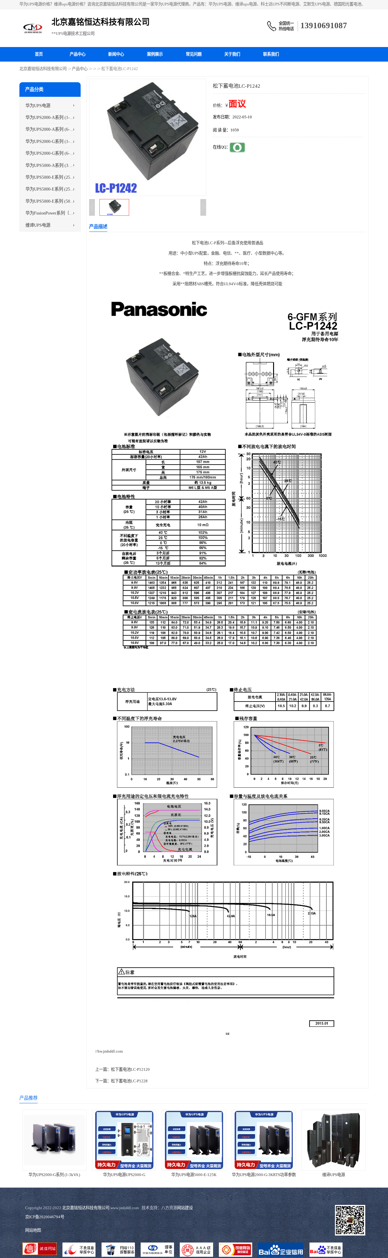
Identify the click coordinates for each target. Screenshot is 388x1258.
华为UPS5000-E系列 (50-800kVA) (56, 200)
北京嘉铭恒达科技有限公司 (43, 68)
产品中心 (77, 54)
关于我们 (232, 54)
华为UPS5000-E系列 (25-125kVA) (56, 189)
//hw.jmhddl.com (109, 1051)
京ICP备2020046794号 (44, 1217)
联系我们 (271, 54)
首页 (39, 54)
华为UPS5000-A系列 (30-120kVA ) (56, 165)
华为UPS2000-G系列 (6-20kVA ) (54, 153)
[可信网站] (235, 1250)
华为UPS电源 (37, 105)
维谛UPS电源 (37, 224)
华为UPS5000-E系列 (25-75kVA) (55, 177)
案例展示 (155, 54)
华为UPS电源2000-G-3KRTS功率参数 (264, 1174)
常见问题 (194, 54)
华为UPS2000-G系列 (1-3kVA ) (53, 141)
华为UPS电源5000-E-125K (193, 1174)
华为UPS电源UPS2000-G (124, 1174)
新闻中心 (116, 54)
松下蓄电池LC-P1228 (129, 1081)
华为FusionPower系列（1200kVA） (57, 213)
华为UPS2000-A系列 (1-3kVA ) (53, 117)
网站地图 (33, 1230)
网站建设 (185, 1208)
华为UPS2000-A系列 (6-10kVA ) (54, 129)
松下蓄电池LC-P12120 (130, 1069)
